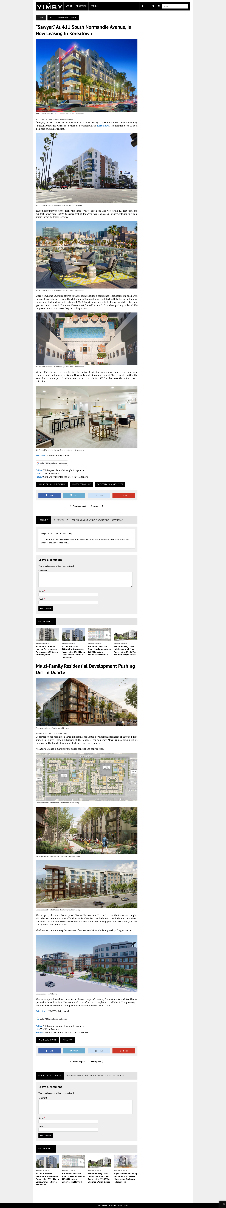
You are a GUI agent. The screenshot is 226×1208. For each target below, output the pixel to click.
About (69, 6)
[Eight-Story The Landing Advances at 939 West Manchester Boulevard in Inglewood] (125, 1166)
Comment (42, 570)
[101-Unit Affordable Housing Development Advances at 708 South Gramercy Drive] (47, 639)
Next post (95, 506)
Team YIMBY (62, 733)
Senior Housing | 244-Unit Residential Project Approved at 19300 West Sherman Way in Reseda (125, 650)
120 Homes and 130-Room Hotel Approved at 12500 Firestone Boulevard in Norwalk (99, 650)
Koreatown (103, 125)
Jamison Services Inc (81, 484)
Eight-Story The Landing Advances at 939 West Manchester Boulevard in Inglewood (125, 1177)
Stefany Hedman (45, 119)
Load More (86, 1194)
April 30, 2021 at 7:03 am (54, 533)
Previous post (79, 506)
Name (41, 591)
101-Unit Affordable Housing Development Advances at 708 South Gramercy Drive (47, 650)
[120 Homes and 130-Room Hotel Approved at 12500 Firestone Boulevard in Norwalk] (99, 639)
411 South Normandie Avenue (52, 484)
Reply (69, 533)
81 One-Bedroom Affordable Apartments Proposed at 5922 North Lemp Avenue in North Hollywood (73, 652)
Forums (94, 6)
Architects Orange (47, 1040)
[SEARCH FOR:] (175, 6)
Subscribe (81, 6)
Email (41, 599)
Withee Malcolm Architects (110, 484)
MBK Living (67, 1040)
